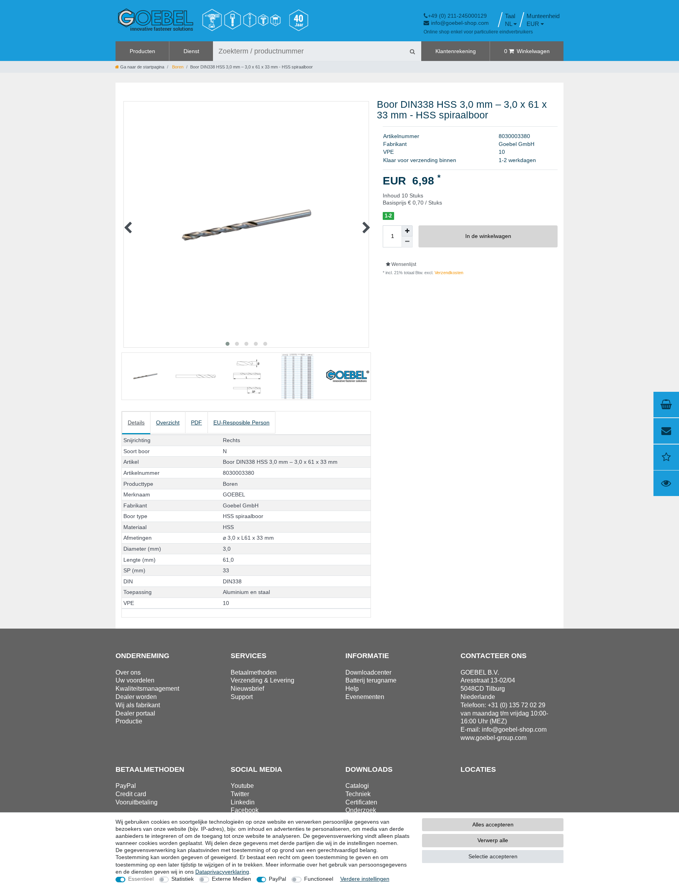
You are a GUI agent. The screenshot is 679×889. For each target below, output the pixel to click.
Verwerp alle (492, 840)
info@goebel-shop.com (460, 23)
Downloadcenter (368, 672)
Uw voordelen (135, 680)
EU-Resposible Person (241, 422)
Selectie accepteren (493, 856)
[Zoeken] (412, 51)
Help (352, 688)
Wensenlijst (403, 264)
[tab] (136, 423)
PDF (196, 422)
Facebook (245, 810)
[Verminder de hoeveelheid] (407, 241)
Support (242, 696)
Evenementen (364, 696)
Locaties (478, 769)
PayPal (277, 879)
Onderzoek (360, 810)
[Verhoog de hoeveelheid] (407, 230)
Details (136, 422)
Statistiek (182, 879)
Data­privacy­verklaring (222, 872)
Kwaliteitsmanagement (147, 688)
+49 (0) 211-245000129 (457, 16)
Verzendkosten (448, 272)
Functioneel (318, 879)
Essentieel (141, 879)
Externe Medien (231, 879)
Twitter (240, 794)
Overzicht (168, 422)
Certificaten (361, 802)
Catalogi (357, 785)
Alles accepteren (493, 824)
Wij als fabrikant (138, 705)
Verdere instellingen (364, 879)
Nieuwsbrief (247, 688)
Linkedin (243, 802)
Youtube (242, 785)
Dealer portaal (135, 713)
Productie (129, 721)
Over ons (128, 672)
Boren (177, 67)
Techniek (358, 794)
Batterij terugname (370, 680)
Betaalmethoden (254, 672)
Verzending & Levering (262, 680)
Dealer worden (136, 696)
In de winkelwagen (488, 236)
